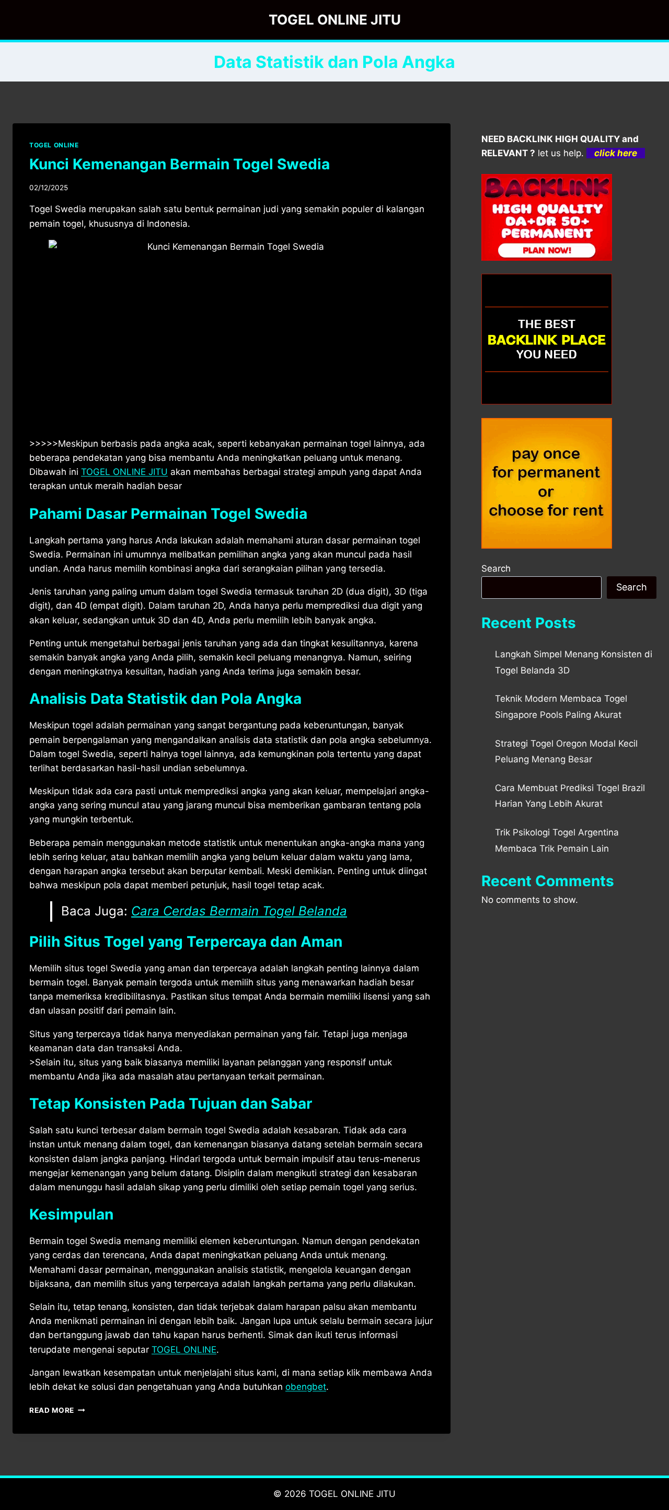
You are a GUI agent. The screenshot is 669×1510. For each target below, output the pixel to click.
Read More (57, 1410)
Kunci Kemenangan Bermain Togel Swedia (179, 164)
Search (496, 568)
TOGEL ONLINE (53, 145)
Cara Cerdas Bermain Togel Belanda (239, 911)
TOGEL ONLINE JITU (124, 472)
